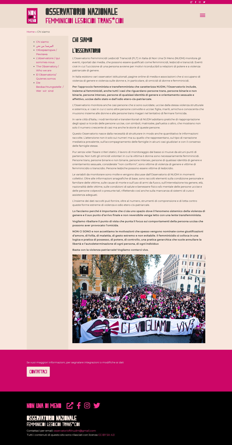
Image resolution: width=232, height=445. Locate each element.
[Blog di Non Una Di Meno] (70, 406)
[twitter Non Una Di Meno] (96, 406)
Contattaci (38, 372)
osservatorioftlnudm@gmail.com (75, 430)
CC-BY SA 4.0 (106, 434)
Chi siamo (42, 41)
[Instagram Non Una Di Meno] (87, 406)
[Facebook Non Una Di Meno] (79, 406)
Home (31, 31)
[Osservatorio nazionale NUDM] (36, 15)
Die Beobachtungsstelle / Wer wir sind (50, 86)
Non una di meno (44, 405)
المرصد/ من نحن (44, 46)
